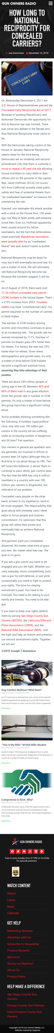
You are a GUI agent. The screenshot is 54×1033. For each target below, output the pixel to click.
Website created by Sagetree (27, 1030)
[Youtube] (24, 851)
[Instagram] (30, 851)
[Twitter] (18, 851)
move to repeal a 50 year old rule (21, 168)
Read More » (6, 708)
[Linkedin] (35, 851)
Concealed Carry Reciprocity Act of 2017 (26, 110)
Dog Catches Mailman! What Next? (21, 689)
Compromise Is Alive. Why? (17, 799)
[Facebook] (12, 851)
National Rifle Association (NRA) (21, 630)
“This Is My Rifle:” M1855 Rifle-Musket (23, 744)
